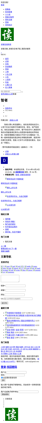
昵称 (3, 286)
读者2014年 (8, 94)
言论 (32, 347)
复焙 (12, 338)
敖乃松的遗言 (10, 224)
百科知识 (8, 25)
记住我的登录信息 (10, 378)
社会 (7, 82)
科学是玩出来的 (11, 227)
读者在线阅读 (6, 44)
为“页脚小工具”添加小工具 (11, 354)
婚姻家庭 (36, 349)
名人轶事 (8, 87)
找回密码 (12, 367)
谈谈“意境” (20, 330)
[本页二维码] (11, 420)
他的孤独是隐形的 (28, 325)
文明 (5, 349)
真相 (7, 229)
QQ (2, 299)
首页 (7, 59)
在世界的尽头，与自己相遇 (11, 201)
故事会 (7, 9)
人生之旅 (8, 74)
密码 (2, 375)
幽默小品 (9, 347)
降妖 (12, 332)
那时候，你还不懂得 (13, 232)
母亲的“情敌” (10, 222)
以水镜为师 (5, 209)
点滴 (7, 61)
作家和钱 (17, 313)
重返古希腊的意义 (28, 321)
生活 (2, 349)
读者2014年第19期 (12, 154)
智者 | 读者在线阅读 (23, 175)
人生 (7, 77)
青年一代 (19, 349)
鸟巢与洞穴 (20, 335)
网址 (2, 295)
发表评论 (8, 108)
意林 (7, 22)
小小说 (7, 14)
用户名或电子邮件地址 (9, 392)
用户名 (3, 372)
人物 (7, 72)
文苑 (7, 64)
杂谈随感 (8, 67)
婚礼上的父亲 (6, 192)
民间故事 (8, 12)
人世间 (7, 80)
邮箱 (3, 290)
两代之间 (9, 351)
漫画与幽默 (19, 347)
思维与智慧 (9, 17)
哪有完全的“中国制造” (9, 183)
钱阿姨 (7, 219)
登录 (2, 5)
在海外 (10, 349)
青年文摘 (8, 20)
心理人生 (8, 85)
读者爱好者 (19, 172)
